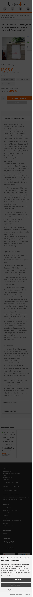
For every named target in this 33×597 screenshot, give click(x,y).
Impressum (28, 594)
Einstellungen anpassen (17, 590)
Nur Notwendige (16, 585)
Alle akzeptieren (16, 580)
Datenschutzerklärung (16, 594)
